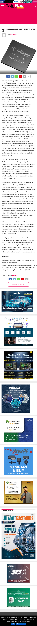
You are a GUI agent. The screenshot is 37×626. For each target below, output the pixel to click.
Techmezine (13, 34)
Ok (13, 623)
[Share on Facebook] (10, 279)
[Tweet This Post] (14, 279)
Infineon (15, 275)
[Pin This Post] (22, 279)
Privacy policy (21, 623)
